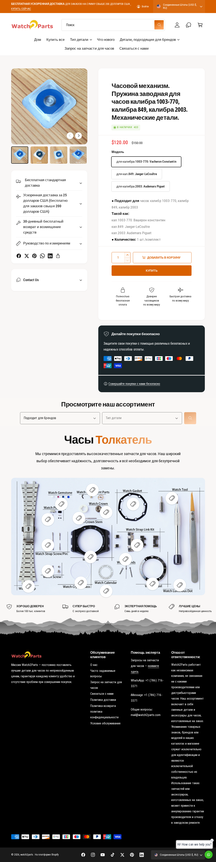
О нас (93, 665)
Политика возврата (103, 706)
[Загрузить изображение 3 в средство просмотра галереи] (58, 155)
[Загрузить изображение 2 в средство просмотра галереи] (39, 155)
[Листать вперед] (78, 135)
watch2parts (26, 854)
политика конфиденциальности (104, 714)
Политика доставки (103, 700)
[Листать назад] (70, 135)
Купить (152, 270)
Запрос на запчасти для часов (106, 685)
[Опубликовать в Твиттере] (26, 256)
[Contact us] (209, 855)
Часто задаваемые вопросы (102, 673)
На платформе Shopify (47, 854)
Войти (145, 6)
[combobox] (113, 25)
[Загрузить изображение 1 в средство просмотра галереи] (19, 155)
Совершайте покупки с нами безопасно (134, 384)
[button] (200, 25)
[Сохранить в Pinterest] (34, 256)
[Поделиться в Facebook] (19, 256)
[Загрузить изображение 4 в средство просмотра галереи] (78, 155)
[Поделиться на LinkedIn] (50, 256)
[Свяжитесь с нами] (188, 25)
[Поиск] (190, 418)
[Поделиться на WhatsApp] (42, 256)
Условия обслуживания (105, 723)
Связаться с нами (101, 694)
